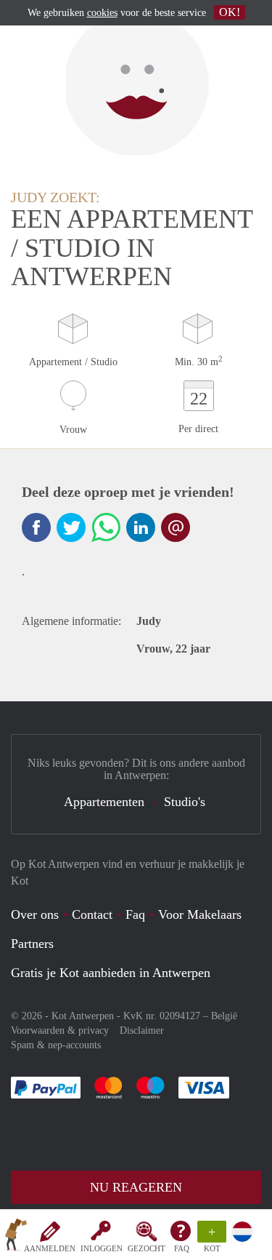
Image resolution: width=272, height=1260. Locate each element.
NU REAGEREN (136, 1187)
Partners (32, 943)
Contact (92, 914)
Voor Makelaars (200, 914)
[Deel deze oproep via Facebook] (36, 527)
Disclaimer (142, 1030)
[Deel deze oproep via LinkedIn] (140, 527)
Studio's (184, 801)
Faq (135, 914)
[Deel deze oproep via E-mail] (175, 527)
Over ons (35, 914)
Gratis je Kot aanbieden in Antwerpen (110, 972)
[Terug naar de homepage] (16, 1237)
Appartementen (104, 801)
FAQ (181, 1248)
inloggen (102, 1248)
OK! (229, 12)
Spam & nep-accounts (56, 1045)
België (224, 1015)
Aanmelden (49, 1248)
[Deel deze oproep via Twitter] (71, 527)
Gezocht (146, 1248)
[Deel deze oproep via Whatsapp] (105, 527)
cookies (102, 12)
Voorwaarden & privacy (60, 1030)
